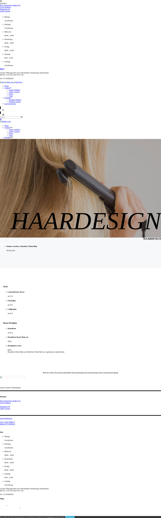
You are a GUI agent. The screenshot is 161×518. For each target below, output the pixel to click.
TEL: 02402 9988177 (7, 422)
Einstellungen (70, 517)
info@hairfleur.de (6, 418)
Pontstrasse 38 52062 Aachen (5, 10)
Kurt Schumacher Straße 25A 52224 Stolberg (10, 6)
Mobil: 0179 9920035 (7, 424)
